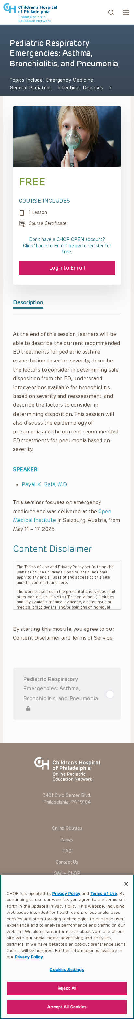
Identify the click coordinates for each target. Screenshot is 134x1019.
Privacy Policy (66, 893)
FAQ (66, 851)
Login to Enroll (67, 268)
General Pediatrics (32, 88)
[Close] (126, 884)
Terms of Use (103, 893)
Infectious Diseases (80, 88)
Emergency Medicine (70, 80)
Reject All (67, 988)
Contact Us (67, 862)
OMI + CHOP (67, 873)
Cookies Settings (67, 969)
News (67, 839)
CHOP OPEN (30, 12)
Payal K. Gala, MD (44, 484)
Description (28, 302)
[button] (126, 12)
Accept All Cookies (66, 1006)
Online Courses (67, 828)
